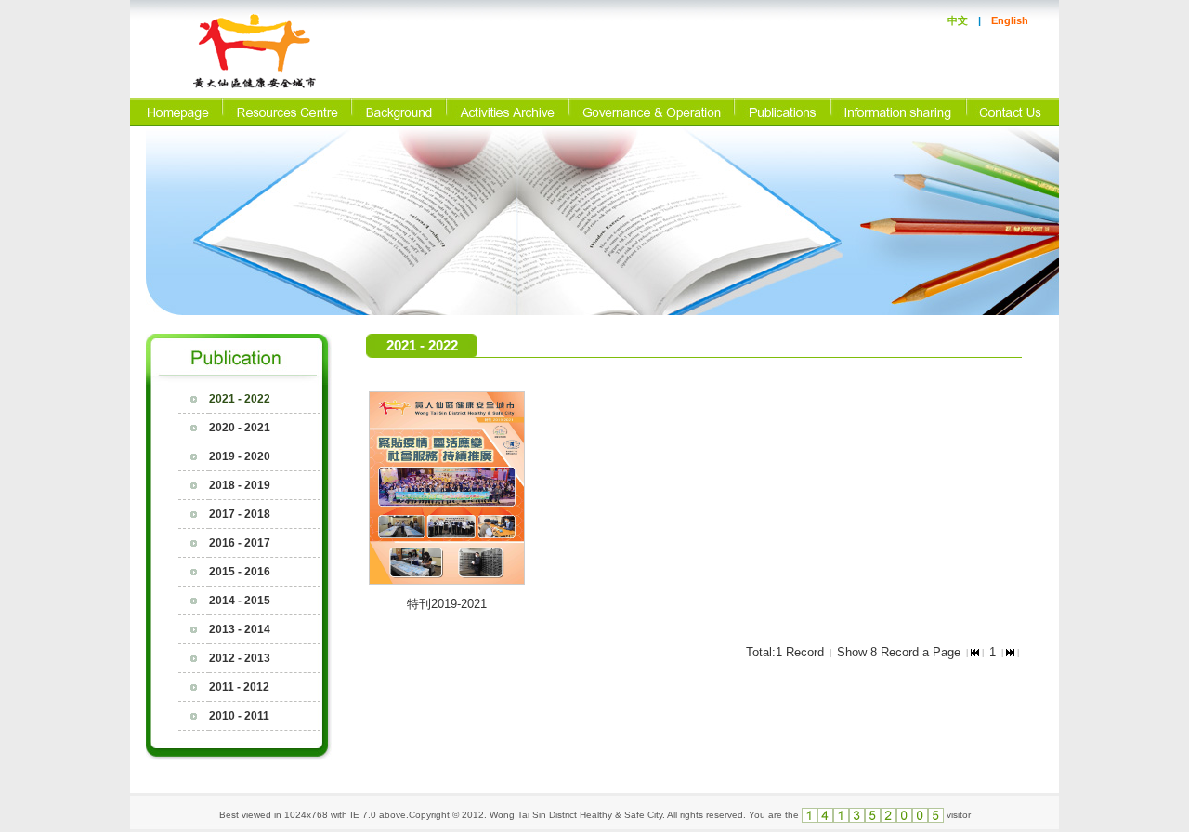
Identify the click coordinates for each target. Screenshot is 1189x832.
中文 (957, 20)
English (1009, 20)
